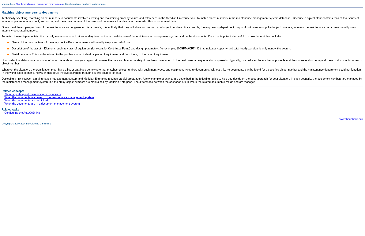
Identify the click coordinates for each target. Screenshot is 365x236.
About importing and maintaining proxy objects (39, 4)
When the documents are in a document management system (42, 103)
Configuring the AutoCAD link (22, 112)
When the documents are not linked (26, 100)
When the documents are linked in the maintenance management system (49, 97)
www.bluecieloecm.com (351, 119)
